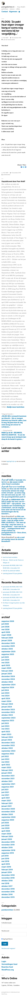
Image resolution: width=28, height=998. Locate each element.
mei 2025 (5, 663)
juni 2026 (5, 627)
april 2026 (5, 632)
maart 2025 (6, 668)
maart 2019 (6, 867)
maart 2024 (6, 701)
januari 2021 (6, 806)
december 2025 (8, 643)
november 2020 (8, 812)
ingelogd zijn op (11, 461)
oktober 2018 (7, 881)
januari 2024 (6, 707)
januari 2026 (6, 640)
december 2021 (8, 776)
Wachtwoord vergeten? (8, 948)
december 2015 (8, 897)
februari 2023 (7, 737)
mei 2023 (5, 729)
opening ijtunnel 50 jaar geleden (12, 573)
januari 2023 (6, 740)
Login (3, 961)
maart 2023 (6, 734)
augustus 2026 (7, 621)
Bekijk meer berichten (15, 407)
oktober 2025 (7, 649)
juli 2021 (4, 790)
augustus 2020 (7, 820)
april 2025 (5, 665)
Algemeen (13, 12)
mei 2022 (5, 762)
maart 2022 (6, 767)
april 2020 (5, 831)
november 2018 (7, 878)
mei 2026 (5, 629)
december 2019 (8, 842)
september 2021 (8, 784)
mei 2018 (5, 883)
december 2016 (8, 889)
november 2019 (7, 845)
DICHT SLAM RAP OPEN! (11, 571)
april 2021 (5, 798)
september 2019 (8, 850)
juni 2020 (5, 825)
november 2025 (8, 646)
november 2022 (8, 745)
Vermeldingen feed (9, 964)
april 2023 (5, 732)
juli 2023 (5, 723)
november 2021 (7, 778)
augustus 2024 (7, 687)
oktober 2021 (7, 781)
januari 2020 (6, 839)
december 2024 (8, 676)
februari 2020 (7, 836)
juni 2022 (5, 759)
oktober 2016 (7, 894)
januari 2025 (6, 674)
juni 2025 (5, 660)
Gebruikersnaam (6, 923)
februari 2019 (7, 870)
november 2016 (7, 892)
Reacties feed (7, 967)
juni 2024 (5, 693)
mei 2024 (5, 696)
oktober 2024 (7, 682)
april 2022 (5, 765)
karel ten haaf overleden (10, 557)
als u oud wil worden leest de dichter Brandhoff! (13, 539)
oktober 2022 (7, 748)
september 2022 (8, 751)
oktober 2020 (7, 814)
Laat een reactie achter (9, 39)
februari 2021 (7, 803)
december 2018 (8, 875)
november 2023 (8, 712)
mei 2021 (5, 795)
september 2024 (8, 685)
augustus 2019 (7, 853)
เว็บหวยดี (4, 500)
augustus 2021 (7, 787)
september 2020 (8, 817)
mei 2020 (5, 828)
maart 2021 (6, 801)
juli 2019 (4, 856)
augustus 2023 (7, 720)
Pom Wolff (5, 37)
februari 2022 (7, 770)
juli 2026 (5, 624)
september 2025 (8, 652)
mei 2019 (5, 861)
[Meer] (19, 12)
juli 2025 (5, 657)
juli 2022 (5, 756)
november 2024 (8, 679)
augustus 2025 (7, 654)
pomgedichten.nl (7, 7)
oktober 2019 (7, 847)
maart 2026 (6, 635)
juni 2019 (5, 859)
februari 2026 (7, 638)
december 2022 (8, 743)
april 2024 (5, 698)
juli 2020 (5, 823)
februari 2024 (7, 704)
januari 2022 (6, 773)
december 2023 (8, 709)
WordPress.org (7, 970)
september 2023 (8, 718)
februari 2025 (7, 671)
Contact (4, 12)
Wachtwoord (5, 931)
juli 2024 (5, 690)
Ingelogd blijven (7, 939)
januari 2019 (6, 872)
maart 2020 (6, 834)
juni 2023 (5, 726)
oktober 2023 (7, 715)
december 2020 (8, 809)
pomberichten (6, 174)
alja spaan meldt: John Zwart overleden (12, 483)
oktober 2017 (6, 886)
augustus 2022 (7, 754)
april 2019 (5, 864)
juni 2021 (5, 792)
